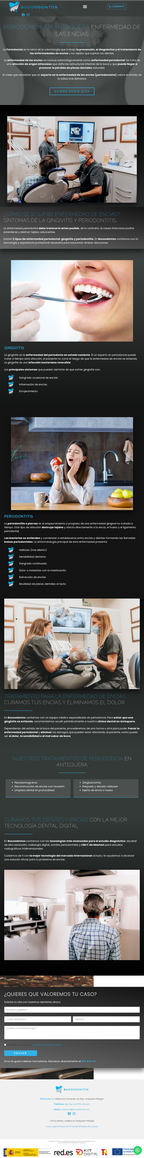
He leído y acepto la (34, 1045)
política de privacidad (46, 1045)
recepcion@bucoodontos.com (75, 1109)
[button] (85, 6)
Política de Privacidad (68, 1126)
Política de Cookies (89, 1126)
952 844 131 (88, 1061)
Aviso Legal (51, 1126)
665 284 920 (84, 1104)
